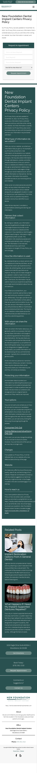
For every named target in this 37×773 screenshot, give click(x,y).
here (11, 250)
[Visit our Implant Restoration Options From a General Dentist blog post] (18, 552)
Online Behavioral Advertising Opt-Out (18, 432)
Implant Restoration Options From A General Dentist (18, 557)
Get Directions (18, 653)
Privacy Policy (16, 751)
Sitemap (22, 751)
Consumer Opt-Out (13, 427)
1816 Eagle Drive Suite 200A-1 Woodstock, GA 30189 (17, 510)
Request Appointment (18, 670)
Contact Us (18, 688)
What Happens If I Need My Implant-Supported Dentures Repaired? (18, 607)
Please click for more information (25, 1)
